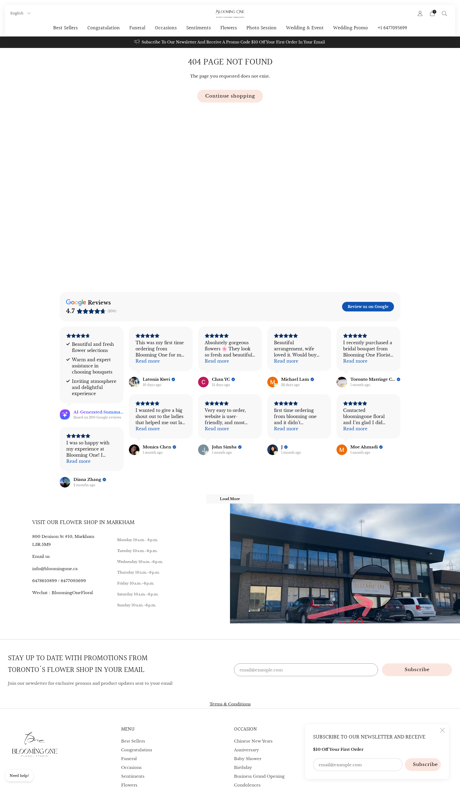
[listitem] (230, 42)
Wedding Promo (350, 28)
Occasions (166, 28)
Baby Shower (247, 758)
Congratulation (103, 28)
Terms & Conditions (230, 704)
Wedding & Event (305, 28)
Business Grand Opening (259, 776)
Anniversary (246, 749)
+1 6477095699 (392, 28)
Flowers (228, 28)
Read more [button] (147, 361)
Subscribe (425, 764)
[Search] (444, 13)
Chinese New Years (253, 741)
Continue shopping (230, 96)
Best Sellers (65, 28)
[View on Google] (134, 382)
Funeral (137, 28)
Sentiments (198, 28)
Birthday (243, 767)
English (17, 13)
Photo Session (262, 28)
